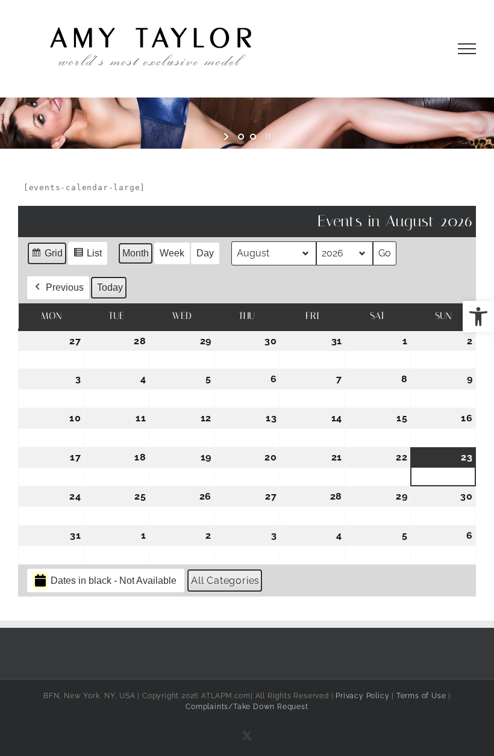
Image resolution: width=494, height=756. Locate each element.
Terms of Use (421, 696)
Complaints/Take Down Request (247, 706)
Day (205, 253)
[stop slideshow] (266, 137)
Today (110, 287)
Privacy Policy (362, 696)
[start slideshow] (227, 137)
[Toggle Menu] (467, 48)
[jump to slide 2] (253, 137)
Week (172, 253)
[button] (478, 316)
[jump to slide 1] (241, 137)
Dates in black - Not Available (114, 580)
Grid (47, 256)
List (87, 256)
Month (135, 253)
